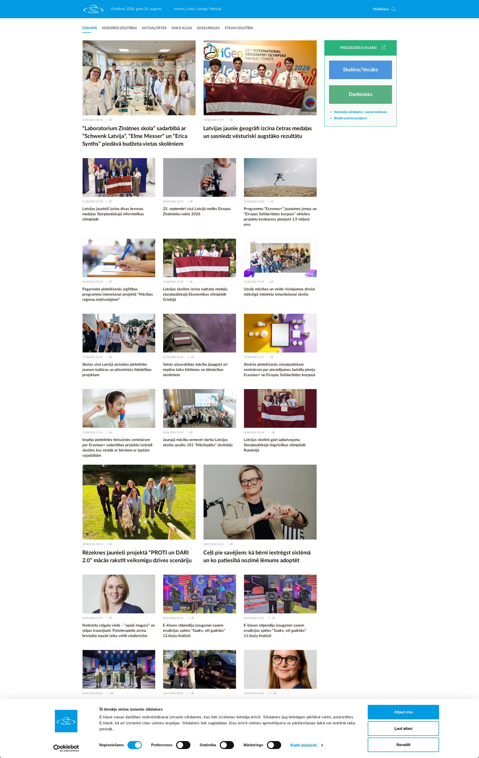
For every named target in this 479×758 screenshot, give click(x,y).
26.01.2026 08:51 (173, 693)
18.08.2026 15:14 (92, 282)
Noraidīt (403, 745)
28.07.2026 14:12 (213, 544)
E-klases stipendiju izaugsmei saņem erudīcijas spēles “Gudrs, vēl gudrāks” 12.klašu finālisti (194, 631)
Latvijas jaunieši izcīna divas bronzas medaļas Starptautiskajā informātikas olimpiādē (113, 214)
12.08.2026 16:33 (173, 357)
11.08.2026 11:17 (254, 357)
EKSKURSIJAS (208, 28)
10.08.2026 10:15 (92, 544)
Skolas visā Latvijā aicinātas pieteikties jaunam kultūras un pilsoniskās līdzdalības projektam (117, 370)
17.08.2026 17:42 (173, 282)
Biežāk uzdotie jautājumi (350, 118)
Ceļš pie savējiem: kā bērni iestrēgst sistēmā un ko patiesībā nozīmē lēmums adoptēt (257, 556)
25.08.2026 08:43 (92, 120)
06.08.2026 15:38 (254, 432)
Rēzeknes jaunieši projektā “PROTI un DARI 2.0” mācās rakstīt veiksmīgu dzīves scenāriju (137, 556)
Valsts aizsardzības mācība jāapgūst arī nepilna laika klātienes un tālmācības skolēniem (195, 370)
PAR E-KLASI (182, 28)
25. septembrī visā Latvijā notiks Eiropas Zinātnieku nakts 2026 (197, 211)
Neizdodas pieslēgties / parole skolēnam (360, 111)
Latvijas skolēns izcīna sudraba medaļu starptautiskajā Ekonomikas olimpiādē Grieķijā (195, 294)
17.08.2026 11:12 (92, 357)
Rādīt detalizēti (303, 745)
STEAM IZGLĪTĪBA (239, 28)
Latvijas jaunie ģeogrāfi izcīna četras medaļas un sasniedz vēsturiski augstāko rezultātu (257, 132)
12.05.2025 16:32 (254, 693)
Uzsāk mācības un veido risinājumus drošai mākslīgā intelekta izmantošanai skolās (279, 291)
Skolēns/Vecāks (360, 69)
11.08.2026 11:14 (92, 432)
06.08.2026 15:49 (173, 432)
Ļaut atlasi (403, 728)
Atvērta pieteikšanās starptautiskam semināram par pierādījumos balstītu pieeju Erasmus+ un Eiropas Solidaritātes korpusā (279, 370)
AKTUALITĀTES (154, 28)
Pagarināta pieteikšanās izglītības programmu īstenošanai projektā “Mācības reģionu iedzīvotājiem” (117, 294)
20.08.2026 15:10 (173, 201)
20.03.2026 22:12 (254, 618)
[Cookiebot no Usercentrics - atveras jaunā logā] (66, 748)
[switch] (183, 745)
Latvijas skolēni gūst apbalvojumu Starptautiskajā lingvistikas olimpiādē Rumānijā (275, 445)
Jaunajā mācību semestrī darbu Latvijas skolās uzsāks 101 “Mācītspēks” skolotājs (198, 442)
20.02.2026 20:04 (92, 693)
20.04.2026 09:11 (173, 618)
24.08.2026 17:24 (213, 120)
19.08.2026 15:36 (254, 201)
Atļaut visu (403, 712)
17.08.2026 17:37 (254, 282)
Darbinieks (360, 94)
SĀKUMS (89, 28)
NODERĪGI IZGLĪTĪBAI (119, 28)
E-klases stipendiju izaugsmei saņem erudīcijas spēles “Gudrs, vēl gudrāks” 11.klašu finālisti (275, 631)
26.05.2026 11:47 (92, 618)
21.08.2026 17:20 (92, 201)
